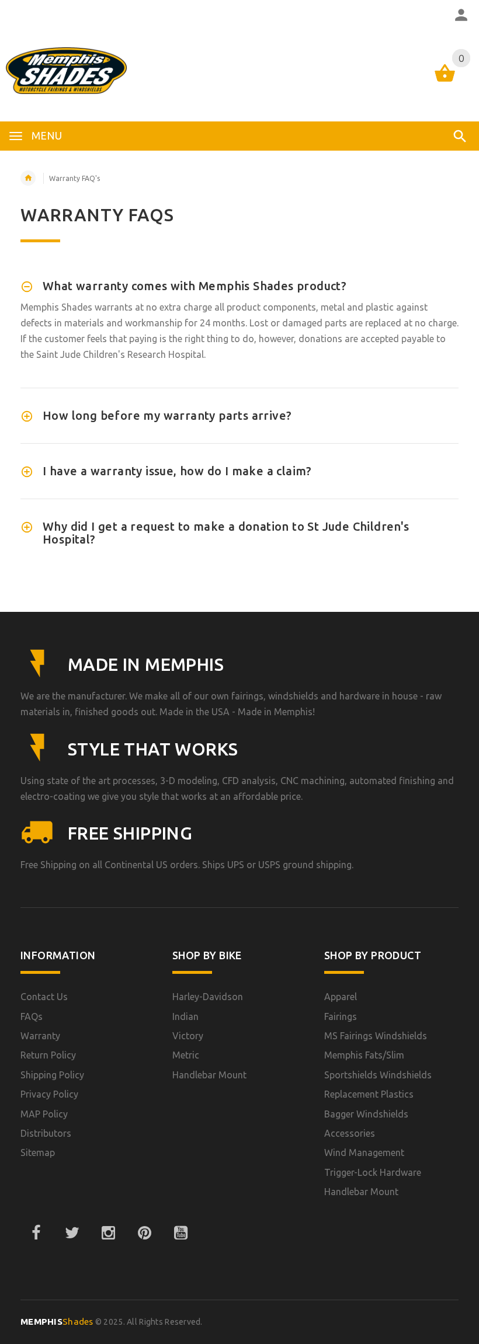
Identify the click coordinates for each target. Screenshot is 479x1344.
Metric (185, 1055)
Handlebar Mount (209, 1075)
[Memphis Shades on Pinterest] (144, 1233)
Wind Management (364, 1152)
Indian (185, 1016)
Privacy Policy (49, 1094)
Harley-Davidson (207, 996)
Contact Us (44, 996)
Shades (56, 1321)
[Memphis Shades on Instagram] (108, 1233)
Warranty (40, 1035)
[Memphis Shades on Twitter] (72, 1233)
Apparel (340, 996)
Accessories (349, 1133)
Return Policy (48, 1055)
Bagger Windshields (366, 1114)
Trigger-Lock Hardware (372, 1172)
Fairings (340, 1016)
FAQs (31, 1016)
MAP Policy (44, 1114)
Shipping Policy (52, 1075)
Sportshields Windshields (378, 1075)
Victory (187, 1035)
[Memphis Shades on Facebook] (35, 1233)
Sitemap (37, 1152)
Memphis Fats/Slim (364, 1055)
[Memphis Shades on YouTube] (180, 1233)
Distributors (45, 1133)
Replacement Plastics (369, 1094)
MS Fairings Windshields (375, 1035)
